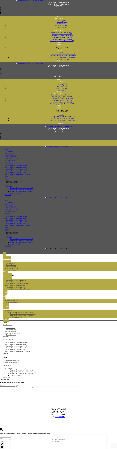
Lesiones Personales (16, 193)
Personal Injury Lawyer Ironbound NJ (62, 36)
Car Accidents (62, 20)
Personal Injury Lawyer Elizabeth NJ (61, 32)
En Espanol (59, 50)
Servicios (61, 52)
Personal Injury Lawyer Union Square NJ (18, 174)
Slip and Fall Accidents (61, 25)
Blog (59, 45)
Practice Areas (59, 18)
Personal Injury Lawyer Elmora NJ (62, 34)
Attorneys (5, 272)
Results (5, 292)
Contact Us (60, 61)
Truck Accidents (11, 270)
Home (4, 255)
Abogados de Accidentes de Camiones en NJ (63, 55)
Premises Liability (62, 24)
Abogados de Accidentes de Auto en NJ (63, 54)
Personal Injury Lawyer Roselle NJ (62, 39)
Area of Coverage (58, 30)
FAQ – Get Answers (12, 302)
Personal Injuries (62, 22)
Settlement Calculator (12, 300)
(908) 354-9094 (58, 6)
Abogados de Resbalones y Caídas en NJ (63, 57)
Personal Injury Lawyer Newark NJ (62, 37)
